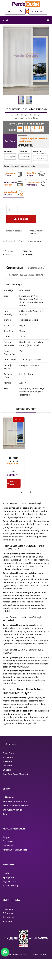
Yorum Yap (35, 241)
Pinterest (9, 913)
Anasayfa (15, 115)
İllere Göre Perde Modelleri (15, 774)
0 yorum (23, 241)
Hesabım (7, 873)
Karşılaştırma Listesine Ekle (35, 232)
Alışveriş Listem (10, 881)
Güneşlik (24, 115)
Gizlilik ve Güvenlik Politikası (16, 805)
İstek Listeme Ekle (13, 231)
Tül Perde (7, 761)
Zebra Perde (8, 753)
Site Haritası (8, 845)
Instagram (9, 909)
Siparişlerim (8, 877)
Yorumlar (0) (37, 268)
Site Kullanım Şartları (12, 809)
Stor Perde (8, 757)
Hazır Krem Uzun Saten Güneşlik (13, 461)
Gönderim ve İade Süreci (26, 275)
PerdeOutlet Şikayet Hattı (15, 849)
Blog (5, 814)
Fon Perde (7, 765)
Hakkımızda (8, 797)
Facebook (9, 917)
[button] (47, 27)
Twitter (8, 921)
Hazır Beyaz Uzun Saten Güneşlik (26, 118)
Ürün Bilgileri (14, 268)
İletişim (6, 837)
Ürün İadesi (8, 841)
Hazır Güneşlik (35, 115)
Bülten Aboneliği (10, 885)
